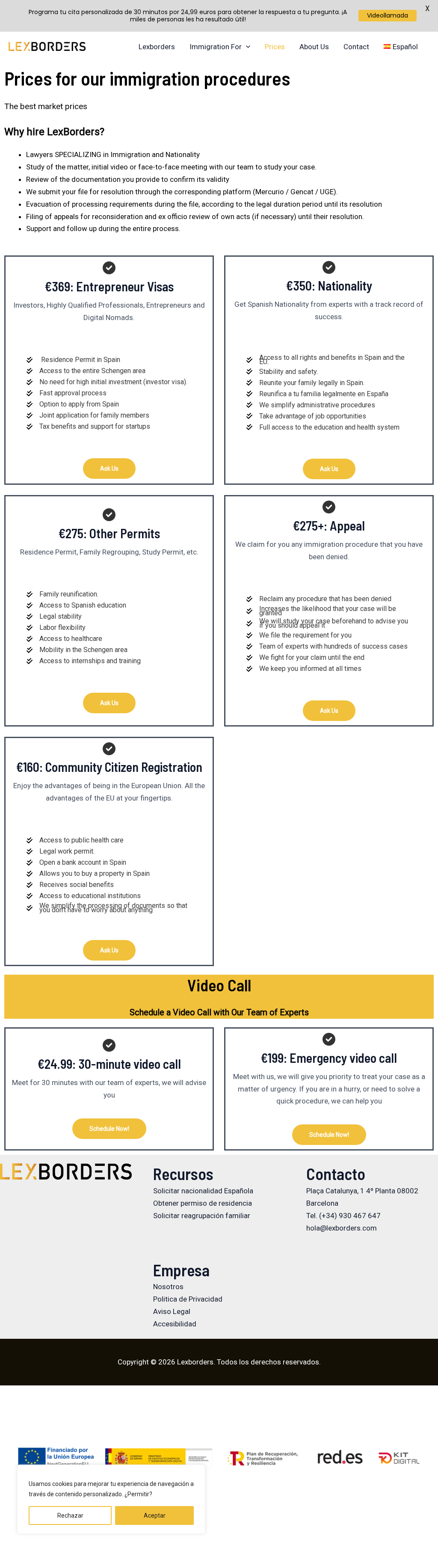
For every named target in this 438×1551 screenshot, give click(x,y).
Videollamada (387, 15)
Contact (356, 46)
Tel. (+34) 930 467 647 (343, 1215)
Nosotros (168, 1286)
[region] (111, 1499)
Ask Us (109, 468)
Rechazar (70, 1515)
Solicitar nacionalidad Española (203, 1190)
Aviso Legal (171, 1311)
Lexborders (157, 46)
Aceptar (155, 1515)
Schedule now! (109, 1128)
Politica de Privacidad (187, 1299)
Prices (275, 46)
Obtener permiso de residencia (202, 1203)
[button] (246, 47)
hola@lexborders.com (341, 1228)
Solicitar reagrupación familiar (201, 1215)
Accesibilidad (174, 1324)
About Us (314, 46)
